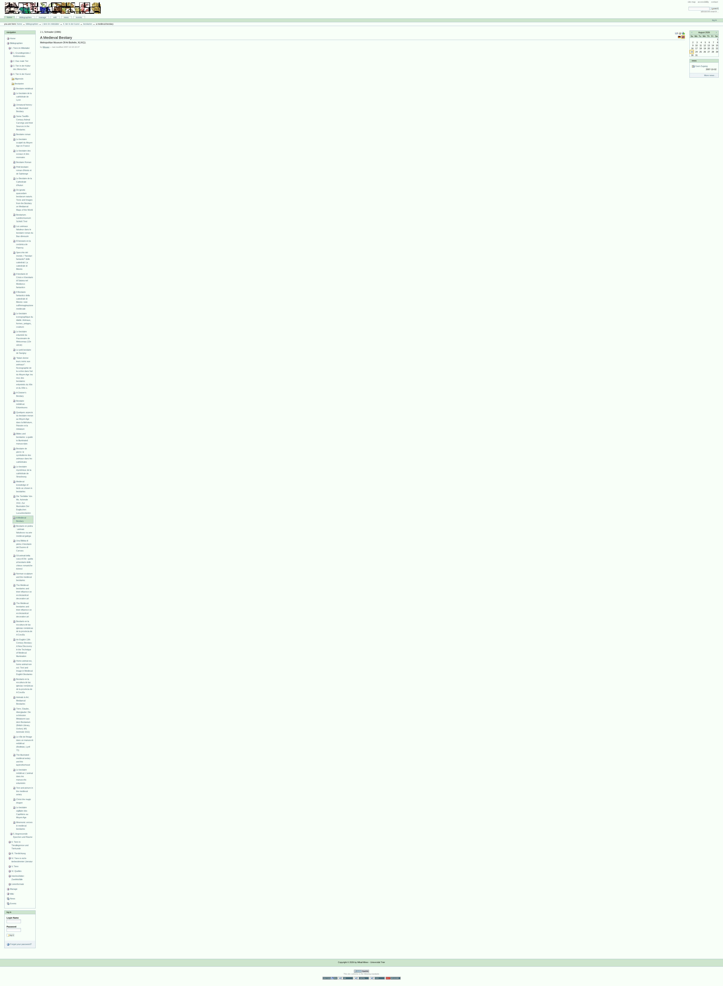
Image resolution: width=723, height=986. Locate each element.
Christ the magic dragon (23, 801)
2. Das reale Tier (20, 61)
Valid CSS (377, 978)
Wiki (55, 17)
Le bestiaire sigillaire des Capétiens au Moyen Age (22, 812)
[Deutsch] (679, 37)
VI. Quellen (16, 871)
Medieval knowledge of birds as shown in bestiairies (24, 486)
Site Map (692, 2)
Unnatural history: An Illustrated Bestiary (24, 108)
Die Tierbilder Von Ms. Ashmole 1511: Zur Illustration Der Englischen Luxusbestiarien (24, 504)
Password (11, 927)
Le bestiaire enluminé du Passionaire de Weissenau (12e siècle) (23, 338)
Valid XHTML (361, 978)
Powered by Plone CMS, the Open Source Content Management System (361, 971)
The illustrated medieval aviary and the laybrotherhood (23, 760)
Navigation (11, 32)
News (66, 17)
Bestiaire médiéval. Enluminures (21, 404)
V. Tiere (14, 866)
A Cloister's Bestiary (21, 394)
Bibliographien (25, 17)
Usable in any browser (393, 978)
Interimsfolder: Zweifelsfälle (17, 878)
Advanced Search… (710, 11)
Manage (42, 17)
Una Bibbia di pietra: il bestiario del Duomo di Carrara (23, 546)
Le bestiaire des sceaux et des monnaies (23, 154)
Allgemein (19, 79)
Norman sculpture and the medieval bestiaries (24, 576)
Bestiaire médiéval (24, 88)
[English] (683, 37)
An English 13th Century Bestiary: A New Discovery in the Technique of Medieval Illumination (24, 647)
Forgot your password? (21, 944)
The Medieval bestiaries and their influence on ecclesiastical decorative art (24, 592)
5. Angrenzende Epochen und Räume (22, 835)
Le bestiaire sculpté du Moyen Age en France (24, 142)
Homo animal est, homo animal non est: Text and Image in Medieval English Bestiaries (24, 667)
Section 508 (330, 978)
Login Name (13, 918)
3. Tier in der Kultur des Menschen (22, 67)
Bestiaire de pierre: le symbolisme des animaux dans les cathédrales (24, 455)
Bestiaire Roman (23, 162)
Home (9, 17)
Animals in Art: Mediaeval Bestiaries (22, 700)
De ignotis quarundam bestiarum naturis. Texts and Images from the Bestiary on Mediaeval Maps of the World (24, 200)
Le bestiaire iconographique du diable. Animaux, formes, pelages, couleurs (24, 320)
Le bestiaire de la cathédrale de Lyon (24, 96)
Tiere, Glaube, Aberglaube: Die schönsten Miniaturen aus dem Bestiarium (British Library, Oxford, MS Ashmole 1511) (23, 720)
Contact (714, 2)
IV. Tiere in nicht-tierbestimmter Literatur (22, 860)
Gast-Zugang (705, 67)
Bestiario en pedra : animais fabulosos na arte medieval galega (24, 531)
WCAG (345, 978)
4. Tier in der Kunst (71, 24)
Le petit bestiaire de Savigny (23, 351)
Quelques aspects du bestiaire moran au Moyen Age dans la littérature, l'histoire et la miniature (24, 420)
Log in (714, 20)
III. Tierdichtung (18, 853)
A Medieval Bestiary (21, 519)
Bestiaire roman (23, 134)
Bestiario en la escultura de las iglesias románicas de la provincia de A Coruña (24, 628)
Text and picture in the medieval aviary (24, 791)
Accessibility (703, 2)
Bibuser (46, 47)
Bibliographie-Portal (53, 8)
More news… (710, 75)
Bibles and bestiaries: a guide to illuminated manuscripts (24, 439)
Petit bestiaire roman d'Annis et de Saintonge (23, 170)
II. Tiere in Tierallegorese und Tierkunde (19, 845)
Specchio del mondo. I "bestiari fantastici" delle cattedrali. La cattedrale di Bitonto (24, 260)
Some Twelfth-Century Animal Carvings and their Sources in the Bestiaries (24, 123)
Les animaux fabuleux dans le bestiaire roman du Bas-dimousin (24, 231)
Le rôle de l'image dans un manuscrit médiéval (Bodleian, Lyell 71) (24, 743)
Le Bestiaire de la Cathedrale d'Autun (24, 181)
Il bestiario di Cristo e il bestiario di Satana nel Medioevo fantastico (24, 280)
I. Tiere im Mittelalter (50, 24)
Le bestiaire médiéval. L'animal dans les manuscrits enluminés (24, 776)
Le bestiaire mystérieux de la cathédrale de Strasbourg (23, 471)
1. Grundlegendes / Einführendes (22, 54)
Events (79, 17)
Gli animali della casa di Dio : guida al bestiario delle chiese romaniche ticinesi (24, 562)
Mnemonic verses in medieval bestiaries (24, 825)
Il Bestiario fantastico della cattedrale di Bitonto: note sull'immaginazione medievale (24, 300)
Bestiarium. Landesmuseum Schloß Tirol (23, 218)
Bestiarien (87, 24)
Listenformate (17, 884)
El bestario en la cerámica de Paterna (23, 244)
